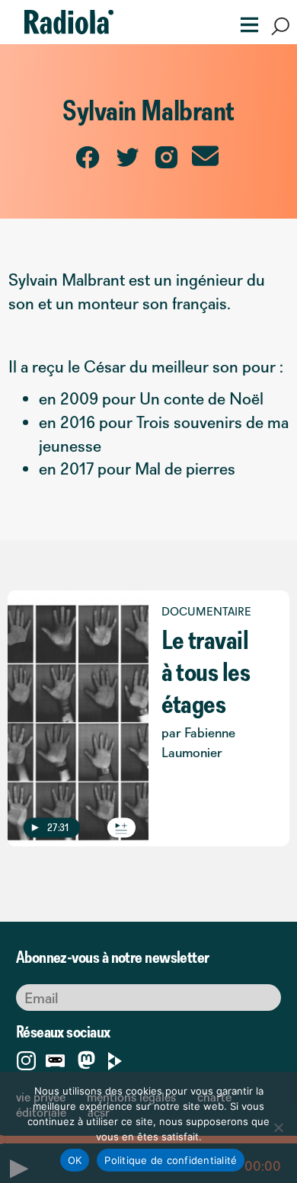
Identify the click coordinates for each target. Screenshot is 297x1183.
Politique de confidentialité (170, 1160)
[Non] (278, 1127)
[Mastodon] (86, 1061)
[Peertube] (115, 1057)
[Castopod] (55, 1057)
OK (75, 1160)
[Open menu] (244, 23)
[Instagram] (26, 1057)
